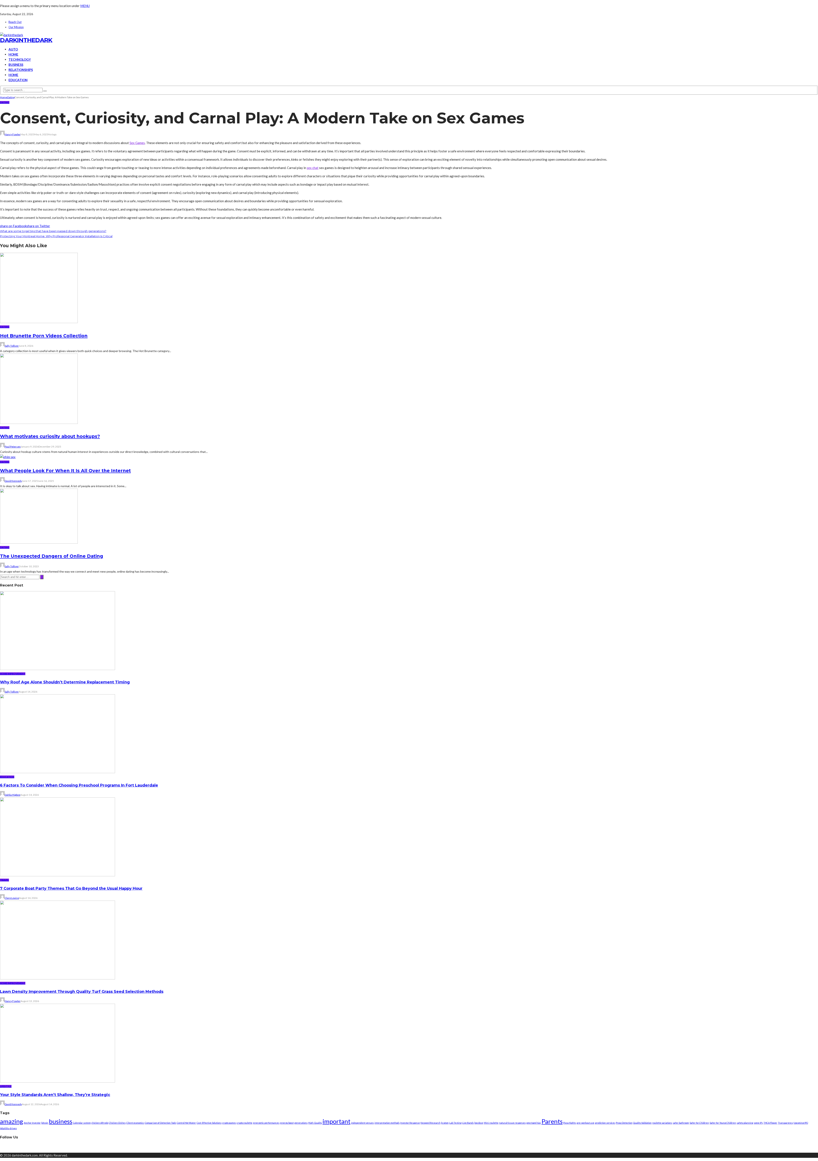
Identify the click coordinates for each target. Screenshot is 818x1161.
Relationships (21, 70)
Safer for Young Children (723, 1122)
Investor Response (410, 1122)
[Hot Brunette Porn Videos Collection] (39, 322)
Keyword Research (431, 1122)
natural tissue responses (512, 1122)
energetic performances (266, 1122)
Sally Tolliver (12, 345)
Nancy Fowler (12, 134)
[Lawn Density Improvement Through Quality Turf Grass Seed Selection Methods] (57, 978)
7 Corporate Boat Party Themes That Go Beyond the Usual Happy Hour (71, 888)
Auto (13, 49)
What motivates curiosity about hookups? (50, 436)
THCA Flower (770, 1122)
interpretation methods (387, 1122)
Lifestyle (6, 1086)
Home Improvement (12, 673)
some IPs (758, 1122)
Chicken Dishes (117, 1122)
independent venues (362, 1122)
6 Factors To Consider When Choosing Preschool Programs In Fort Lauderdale (79, 785)
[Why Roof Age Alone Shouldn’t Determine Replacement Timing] (57, 669)
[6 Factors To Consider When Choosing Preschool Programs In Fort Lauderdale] (57, 772)
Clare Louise (12, 898)
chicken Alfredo (99, 1122)
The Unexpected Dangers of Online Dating (51, 556)
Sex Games (137, 143)
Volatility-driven (8, 1128)
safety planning (745, 1122)
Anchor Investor (32, 1122)
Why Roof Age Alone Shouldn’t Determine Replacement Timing (65, 682)
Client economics (135, 1122)
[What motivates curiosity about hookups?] (39, 423)
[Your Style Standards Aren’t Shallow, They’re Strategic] (57, 1081)
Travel (4, 880)
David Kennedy (13, 480)
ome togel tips (533, 1122)
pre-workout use (585, 1122)
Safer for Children (699, 1122)
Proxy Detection (624, 1122)
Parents (552, 1121)
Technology (20, 59)
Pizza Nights (569, 1122)
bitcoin (44, 1122)
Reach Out (15, 22)
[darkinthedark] (11, 35)
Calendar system (82, 1122)
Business (16, 64)
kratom (445, 1122)
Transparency (785, 1122)
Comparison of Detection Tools (160, 1122)
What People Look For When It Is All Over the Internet (65, 470)
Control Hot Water (186, 1122)
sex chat (312, 168)
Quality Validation (642, 1122)
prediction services (605, 1122)
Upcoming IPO (801, 1122)
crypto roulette (244, 1122)
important (336, 1121)
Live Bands (468, 1122)
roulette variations (662, 1122)
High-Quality (315, 1122)
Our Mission (16, 27)
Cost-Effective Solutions (209, 1122)
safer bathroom (681, 1122)
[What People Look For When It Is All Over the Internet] (8, 457)
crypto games (229, 1122)
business (60, 1121)
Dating (4, 102)
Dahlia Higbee (12, 794)
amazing (11, 1121)
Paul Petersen (13, 446)
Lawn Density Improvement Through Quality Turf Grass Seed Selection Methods (81, 991)
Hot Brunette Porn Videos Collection (44, 335)
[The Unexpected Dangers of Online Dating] (39, 542)
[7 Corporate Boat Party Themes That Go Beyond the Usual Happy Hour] (57, 875)
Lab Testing (455, 1122)
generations (301, 1122)
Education (18, 80)
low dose (478, 1122)
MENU (85, 6)
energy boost (287, 1122)
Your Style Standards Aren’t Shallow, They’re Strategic (55, 1094)
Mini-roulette (491, 1122)
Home (13, 54)
